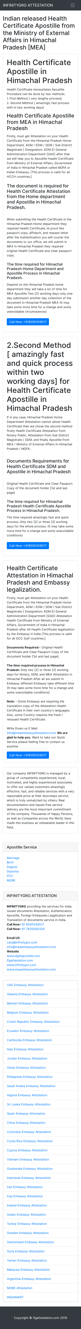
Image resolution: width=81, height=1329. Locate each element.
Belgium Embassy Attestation (28, 1012)
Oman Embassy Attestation (26, 1067)
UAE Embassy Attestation (25, 985)
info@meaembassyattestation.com (32, 733)
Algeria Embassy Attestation (27, 1095)
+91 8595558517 (32, 924)
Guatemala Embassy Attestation (30, 1168)
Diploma (13, 871)
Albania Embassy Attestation (27, 994)
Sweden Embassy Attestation (28, 1233)
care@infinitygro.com (22, 942)
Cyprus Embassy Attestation (27, 1150)
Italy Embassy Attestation (25, 1049)
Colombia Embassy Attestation (29, 1132)
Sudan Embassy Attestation (26, 1214)
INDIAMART (15, 1297)
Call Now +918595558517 (28, 322)
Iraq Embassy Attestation (25, 1196)
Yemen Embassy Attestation (27, 1260)
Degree (12, 867)
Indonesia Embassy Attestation (29, 1178)
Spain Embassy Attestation (26, 1113)
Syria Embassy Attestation (25, 1251)
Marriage (13, 858)
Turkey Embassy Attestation (27, 1224)
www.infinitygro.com (21, 965)
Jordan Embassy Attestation (27, 1058)
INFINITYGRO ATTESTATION (28, 5)
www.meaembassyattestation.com (31, 969)
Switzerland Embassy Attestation (30, 1242)
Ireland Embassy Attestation (27, 1205)
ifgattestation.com (20, 960)
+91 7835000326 (32, 929)
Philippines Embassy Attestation (30, 1077)
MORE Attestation (19, 1288)
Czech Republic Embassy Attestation (33, 1022)
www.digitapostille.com (23, 956)
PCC (10, 876)
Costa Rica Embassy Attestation (30, 1141)
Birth (10, 862)
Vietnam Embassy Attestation (28, 1159)
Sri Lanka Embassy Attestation (28, 1104)
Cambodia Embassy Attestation (29, 1040)
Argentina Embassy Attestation (29, 1279)
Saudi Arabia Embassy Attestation (31, 1086)
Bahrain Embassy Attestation (27, 1003)
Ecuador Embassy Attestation (28, 1031)
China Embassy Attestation (26, 1123)
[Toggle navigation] (72, 5)
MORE (11, 880)
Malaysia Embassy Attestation (28, 1269)
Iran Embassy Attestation (25, 1187)
